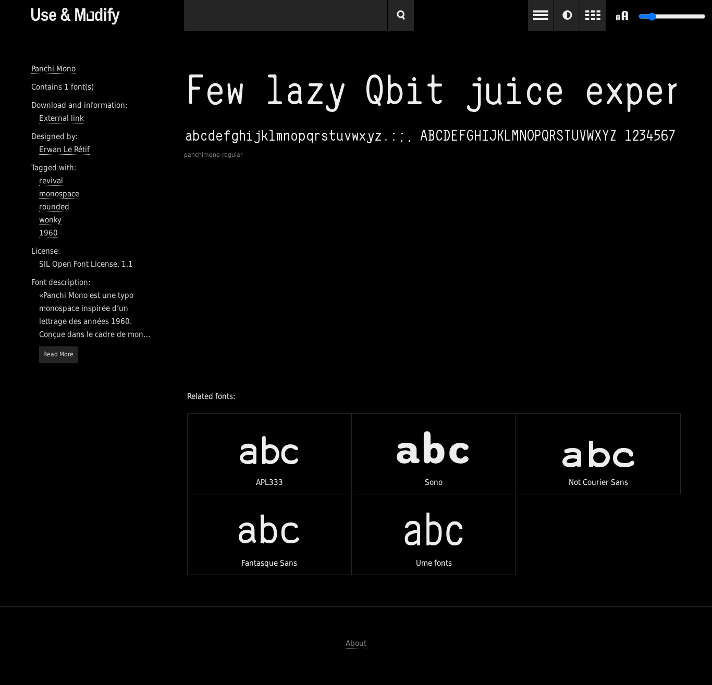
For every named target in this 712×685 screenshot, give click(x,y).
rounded (54, 206)
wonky (50, 220)
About (356, 643)
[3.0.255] (107, 12)
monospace (59, 193)
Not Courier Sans (598, 454)
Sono (434, 456)
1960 (48, 233)
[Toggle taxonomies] (541, 15)
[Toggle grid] (593, 15)
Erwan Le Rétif (64, 149)
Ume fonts (433, 538)
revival (51, 180)
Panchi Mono (53, 68)
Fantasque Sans (269, 534)
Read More (58, 354)
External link (61, 118)
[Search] (401, 15)
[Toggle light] (567, 15)
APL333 (269, 456)
